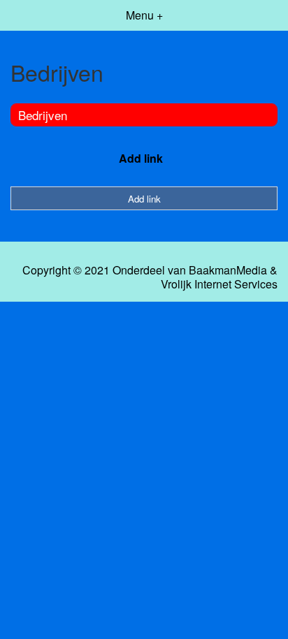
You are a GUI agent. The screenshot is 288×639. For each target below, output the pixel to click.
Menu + (144, 15)
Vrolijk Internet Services (219, 284)
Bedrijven (42, 115)
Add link (141, 158)
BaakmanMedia (228, 270)
